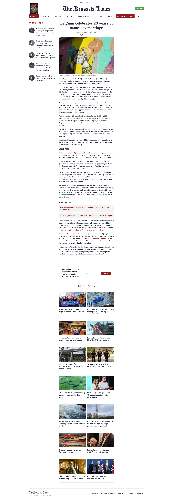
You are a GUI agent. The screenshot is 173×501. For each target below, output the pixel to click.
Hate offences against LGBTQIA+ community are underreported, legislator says (85, 208)
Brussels (46, 16)
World (109, 16)
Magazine (33, 16)
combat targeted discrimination (96, 238)
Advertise (95, 493)
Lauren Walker (87, 35)
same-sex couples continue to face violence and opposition (81, 230)
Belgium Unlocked (125, 16)
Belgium (58, 16)
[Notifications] (142, 16)
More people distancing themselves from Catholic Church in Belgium (86, 216)
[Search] (139, 16)
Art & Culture (83, 16)
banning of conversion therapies (71, 241)
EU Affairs (98, 16)
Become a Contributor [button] (108, 493)
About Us (140, 493)
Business (69, 16)
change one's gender (103, 241)
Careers (131, 493)
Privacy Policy (121, 493)
